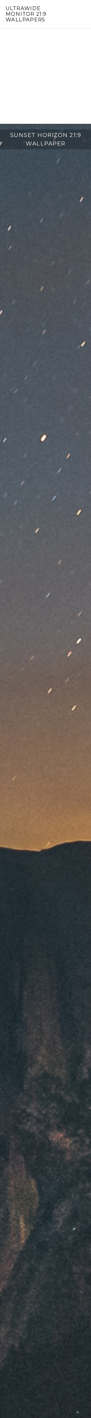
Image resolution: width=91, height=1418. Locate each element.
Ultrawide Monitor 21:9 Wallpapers (26, 14)
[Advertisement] (45, 76)
